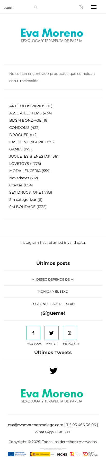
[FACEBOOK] (33, 333)
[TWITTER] (52, 333)
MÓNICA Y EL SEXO (53, 291)
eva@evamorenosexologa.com (35, 424)
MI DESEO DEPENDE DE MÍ (53, 279)
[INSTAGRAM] (70, 333)
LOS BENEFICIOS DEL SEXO (53, 304)
